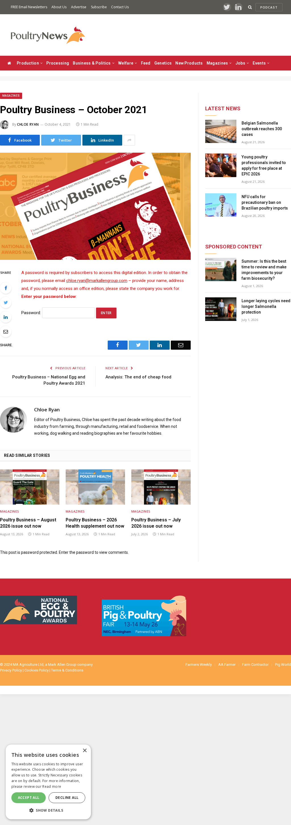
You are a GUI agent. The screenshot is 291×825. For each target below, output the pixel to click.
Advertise (78, 7)
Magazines (217, 63)
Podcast (269, 7)
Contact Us (120, 7)
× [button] (84, 751)
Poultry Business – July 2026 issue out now (156, 523)
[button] (48, 810)
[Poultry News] (48, 35)
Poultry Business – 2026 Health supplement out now (95, 523)
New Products (189, 63)
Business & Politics (92, 63)
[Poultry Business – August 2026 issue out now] (29, 487)
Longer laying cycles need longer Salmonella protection (266, 306)
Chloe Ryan (28, 124)
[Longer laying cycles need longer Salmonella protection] (220, 309)
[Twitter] (5, 302)
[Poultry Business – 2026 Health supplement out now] (95, 487)
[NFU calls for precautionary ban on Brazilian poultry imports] (220, 205)
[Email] (5, 331)
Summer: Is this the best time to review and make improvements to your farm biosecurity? (264, 270)
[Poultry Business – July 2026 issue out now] (161, 487)
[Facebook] (5, 288)
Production (28, 63)
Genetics (163, 63)
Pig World (283, 664)
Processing (57, 63)
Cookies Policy (36, 670)
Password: (31, 312)
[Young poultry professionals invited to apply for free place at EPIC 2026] (220, 165)
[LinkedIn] (5, 317)
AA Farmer (227, 664)
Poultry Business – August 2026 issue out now (28, 523)
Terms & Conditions (67, 670)
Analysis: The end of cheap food (138, 377)
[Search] (250, 7)
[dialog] (48, 782)
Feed (146, 63)
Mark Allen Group (62, 664)
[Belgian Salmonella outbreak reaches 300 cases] (220, 131)
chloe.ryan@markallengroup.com (96, 280)
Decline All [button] (66, 797)
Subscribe (99, 7)
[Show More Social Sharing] (129, 140)
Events (259, 63)
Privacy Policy (11, 670)
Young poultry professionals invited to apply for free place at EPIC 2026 (264, 165)
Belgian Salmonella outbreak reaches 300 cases (262, 129)
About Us (58, 7)
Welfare (125, 63)
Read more (51, 786)
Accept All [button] (29, 797)
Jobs (240, 63)
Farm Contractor (255, 664)
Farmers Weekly (199, 664)
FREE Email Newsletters (29, 7)
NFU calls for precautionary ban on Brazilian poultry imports (265, 202)
